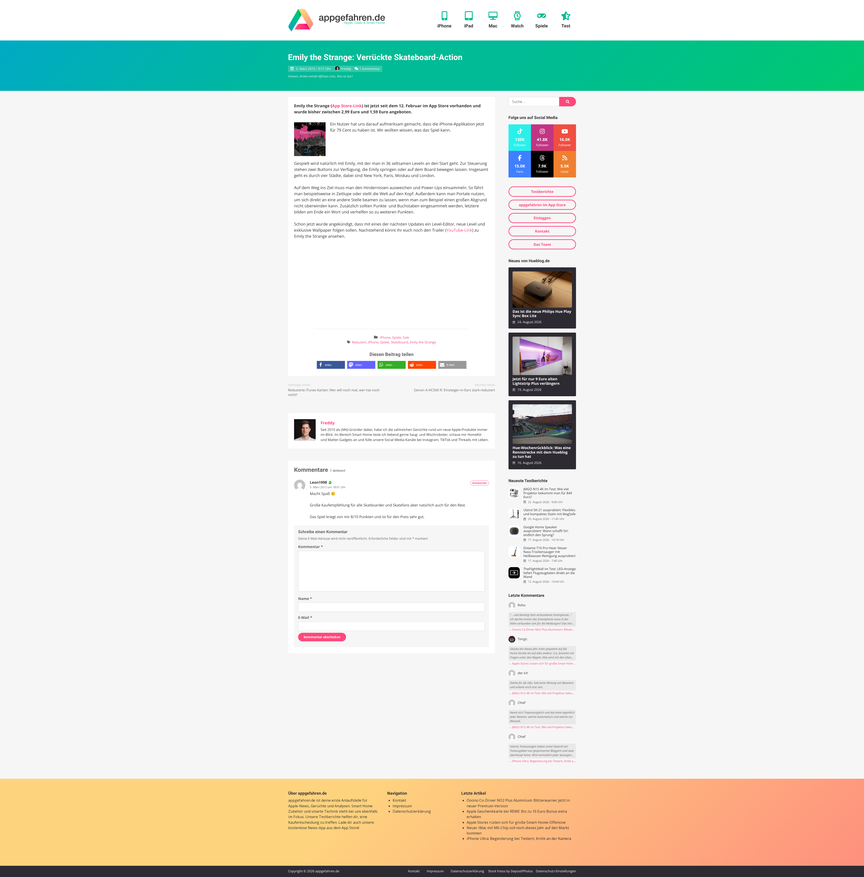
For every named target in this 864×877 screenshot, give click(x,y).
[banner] (336, 20)
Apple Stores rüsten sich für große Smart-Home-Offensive (516, 822)
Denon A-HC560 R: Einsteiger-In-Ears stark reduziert (454, 390)
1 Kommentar (369, 69)
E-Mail (305, 617)
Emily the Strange (423, 342)
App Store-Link (347, 106)
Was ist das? (345, 76)
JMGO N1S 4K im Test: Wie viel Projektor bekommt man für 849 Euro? (547, 493)
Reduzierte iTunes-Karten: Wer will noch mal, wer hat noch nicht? (334, 392)
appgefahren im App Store (542, 204)
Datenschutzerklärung (412, 811)
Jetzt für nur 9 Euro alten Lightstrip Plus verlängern (536, 381)
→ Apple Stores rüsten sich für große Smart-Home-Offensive (542, 663)
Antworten (479, 483)
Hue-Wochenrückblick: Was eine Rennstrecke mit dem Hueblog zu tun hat (542, 452)
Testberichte (542, 191)
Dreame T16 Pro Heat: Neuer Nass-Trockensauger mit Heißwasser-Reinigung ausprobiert (549, 552)
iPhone (385, 338)
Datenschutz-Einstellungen (556, 871)
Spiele (396, 338)
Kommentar (310, 546)
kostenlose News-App (307, 827)
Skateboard (399, 342)
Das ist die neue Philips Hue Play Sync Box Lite (542, 313)
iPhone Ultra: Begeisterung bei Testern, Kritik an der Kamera (519, 838)
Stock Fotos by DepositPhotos (510, 871)
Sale (406, 338)
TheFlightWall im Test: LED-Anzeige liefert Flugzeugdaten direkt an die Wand (549, 573)
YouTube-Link (459, 230)
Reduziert (359, 342)
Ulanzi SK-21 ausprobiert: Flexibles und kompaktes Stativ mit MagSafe (549, 512)
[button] (331, 365)
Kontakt (542, 231)
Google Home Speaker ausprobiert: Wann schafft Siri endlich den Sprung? (545, 531)
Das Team (542, 244)
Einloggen (542, 217)
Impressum (402, 805)
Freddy (346, 69)
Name (305, 598)
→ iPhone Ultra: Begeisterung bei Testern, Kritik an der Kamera (542, 761)
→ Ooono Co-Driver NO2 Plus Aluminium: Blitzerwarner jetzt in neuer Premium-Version (542, 629)
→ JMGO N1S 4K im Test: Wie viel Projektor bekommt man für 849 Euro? (542, 693)
